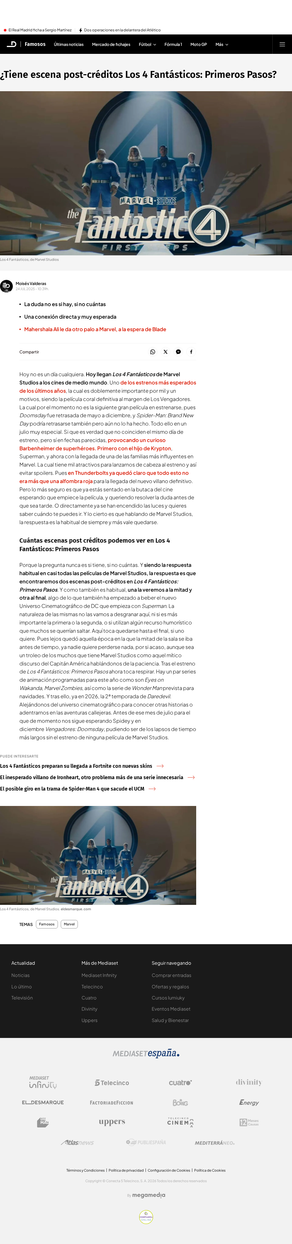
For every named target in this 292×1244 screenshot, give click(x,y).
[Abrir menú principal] (282, 44)
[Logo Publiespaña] (146, 1142)
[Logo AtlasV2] (77, 1142)
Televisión (22, 998)
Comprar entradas (171, 975)
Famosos (35, 44)
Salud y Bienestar (170, 1020)
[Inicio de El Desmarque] (12, 44)
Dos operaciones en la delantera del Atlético (122, 30)
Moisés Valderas (31, 283)
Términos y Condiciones (85, 1170)
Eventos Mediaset (171, 1009)
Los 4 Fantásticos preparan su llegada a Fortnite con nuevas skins (76, 766)
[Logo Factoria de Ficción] (111, 1103)
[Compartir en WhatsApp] (153, 352)
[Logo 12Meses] (249, 1122)
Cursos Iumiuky (168, 998)
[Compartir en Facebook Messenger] (178, 352)
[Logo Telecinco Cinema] (180, 1122)
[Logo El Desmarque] (43, 1102)
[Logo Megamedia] (149, 1195)
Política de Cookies (210, 1170)
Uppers (90, 1020)
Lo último (21, 987)
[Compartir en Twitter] (166, 352)
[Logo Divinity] (249, 1083)
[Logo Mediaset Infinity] (43, 1083)
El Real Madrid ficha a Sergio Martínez (40, 30)
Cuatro (89, 998)
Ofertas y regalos (170, 987)
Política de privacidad (126, 1170)
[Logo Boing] (180, 1103)
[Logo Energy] (249, 1103)
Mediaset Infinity (99, 975)
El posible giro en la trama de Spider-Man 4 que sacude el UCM (72, 789)
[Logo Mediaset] (146, 1057)
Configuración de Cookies (169, 1170)
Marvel (69, 924)
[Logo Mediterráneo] (215, 1142)
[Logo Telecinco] (112, 1083)
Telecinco (92, 987)
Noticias (20, 975)
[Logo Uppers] (111, 1122)
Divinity (90, 1009)
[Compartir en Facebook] (191, 352)
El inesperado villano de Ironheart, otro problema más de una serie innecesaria (91, 777)
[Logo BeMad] (43, 1122)
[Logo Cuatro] (180, 1083)
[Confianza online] (146, 1222)
